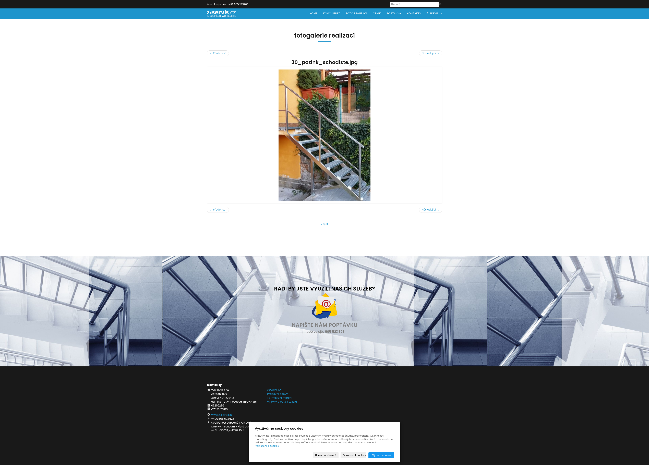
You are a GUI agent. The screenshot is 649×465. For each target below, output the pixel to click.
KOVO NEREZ (331, 13)
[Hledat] (440, 4)
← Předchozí (218, 53)
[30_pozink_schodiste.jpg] (324, 135)
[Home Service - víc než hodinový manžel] (221, 13)
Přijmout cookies (381, 455)
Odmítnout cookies (354, 455)
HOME (313, 13)
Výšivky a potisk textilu (282, 402)
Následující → (430, 53)
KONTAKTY (414, 13)
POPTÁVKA (394, 13)
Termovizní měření (279, 398)
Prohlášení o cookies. (267, 446)
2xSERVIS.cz (434, 13)
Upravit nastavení (325, 455)
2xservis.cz (274, 390)
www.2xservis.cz (221, 415)
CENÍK (377, 13)
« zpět (324, 224)
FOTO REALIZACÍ (356, 13)
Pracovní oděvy (277, 394)
